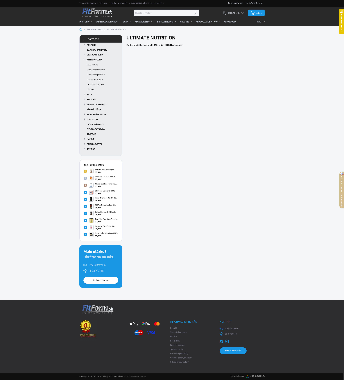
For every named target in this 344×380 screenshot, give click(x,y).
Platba (113, 3)
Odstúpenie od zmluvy (179, 362)
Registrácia (175, 341)
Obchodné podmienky (179, 353)
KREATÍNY (91, 99)
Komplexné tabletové (96, 70)
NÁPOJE (90, 139)
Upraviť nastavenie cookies (135, 376)
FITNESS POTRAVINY (96, 129)
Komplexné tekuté (95, 80)
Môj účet (173, 336)
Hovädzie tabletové (96, 84)
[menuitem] (85, 22)
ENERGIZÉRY (92, 119)
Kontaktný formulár (101, 280)
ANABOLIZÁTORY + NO (97, 114)
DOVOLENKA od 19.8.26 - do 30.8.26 (146, 3)
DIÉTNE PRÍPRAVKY (95, 124)
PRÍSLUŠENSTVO (94, 144)
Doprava (103, 3)
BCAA (89, 94)
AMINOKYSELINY (94, 60)
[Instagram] (227, 341)
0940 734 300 (96, 271)
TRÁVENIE (91, 134)
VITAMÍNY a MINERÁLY (97, 104)
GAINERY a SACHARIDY (97, 50)
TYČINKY (91, 149)
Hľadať (196, 13)
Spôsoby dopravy (177, 345)
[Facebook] (222, 341)
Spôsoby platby (176, 349)
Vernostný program (87, 3)
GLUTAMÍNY (93, 65)
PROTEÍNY (91, 45)
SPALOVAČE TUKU (95, 55)
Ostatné (91, 89)
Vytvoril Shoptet (237, 376)
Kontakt (123, 3)
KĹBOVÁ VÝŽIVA (94, 109)
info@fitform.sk (97, 265)
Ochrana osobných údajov (181, 358)
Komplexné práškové (96, 75)
